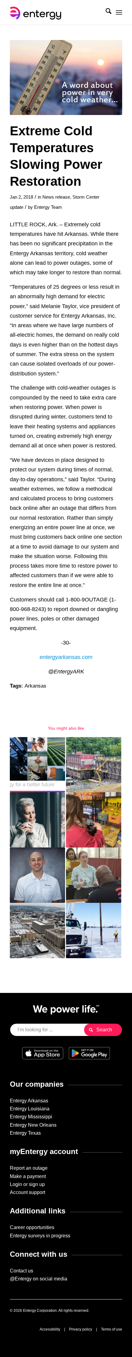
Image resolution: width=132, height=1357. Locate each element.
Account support (27, 1192)
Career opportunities (32, 1227)
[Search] (105, 12)
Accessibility (50, 1329)
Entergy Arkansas (29, 1100)
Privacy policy (80, 1329)
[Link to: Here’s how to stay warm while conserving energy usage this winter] (37, 819)
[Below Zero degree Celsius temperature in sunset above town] (66, 77)
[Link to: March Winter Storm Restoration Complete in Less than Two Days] (93, 930)
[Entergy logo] (54, 12)
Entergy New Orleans (33, 1125)
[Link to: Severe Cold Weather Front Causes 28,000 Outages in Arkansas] (37, 930)
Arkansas (35, 686)
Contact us (21, 1270)
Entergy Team (48, 207)
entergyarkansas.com (66, 657)
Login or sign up (27, 1184)
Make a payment (28, 1176)
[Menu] (119, 12)
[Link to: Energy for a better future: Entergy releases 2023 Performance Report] (37, 764)
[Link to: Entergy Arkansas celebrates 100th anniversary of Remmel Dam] (93, 764)
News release (56, 197)
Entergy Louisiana (29, 1108)
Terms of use (111, 1329)
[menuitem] (105, 12)
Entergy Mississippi (31, 1116)
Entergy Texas (25, 1133)
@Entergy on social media (38, 1278)
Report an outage (29, 1168)
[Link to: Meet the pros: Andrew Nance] (37, 875)
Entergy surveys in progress (40, 1235)
